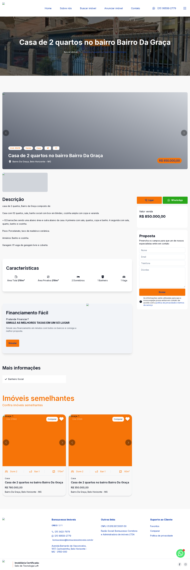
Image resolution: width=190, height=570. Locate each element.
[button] (6, 133)
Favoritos (154, 526)
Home (48, 8)
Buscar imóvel (88, 8)
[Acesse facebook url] (180, 564)
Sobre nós (66, 8)
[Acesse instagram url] (185, 564)
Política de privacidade (161, 535)
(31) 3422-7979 (62, 531)
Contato (135, 8)
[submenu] (185, 8)
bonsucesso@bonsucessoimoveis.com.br (71, 540)
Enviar (162, 292)
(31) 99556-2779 (62, 536)
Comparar (155, 531)
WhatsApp (177, 200)
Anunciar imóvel (113, 8)
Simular (12, 343)
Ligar (151, 200)
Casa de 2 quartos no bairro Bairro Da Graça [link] (104, 52)
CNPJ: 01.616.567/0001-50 (113, 526)
